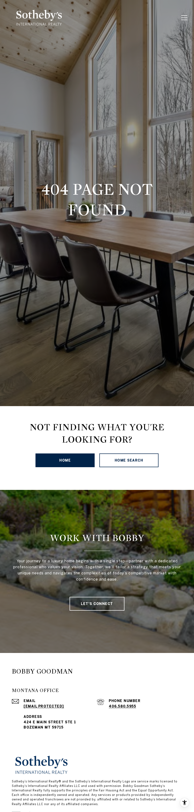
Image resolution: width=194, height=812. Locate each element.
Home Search (129, 460)
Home (65, 460)
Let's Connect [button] (97, 604)
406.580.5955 (122, 706)
